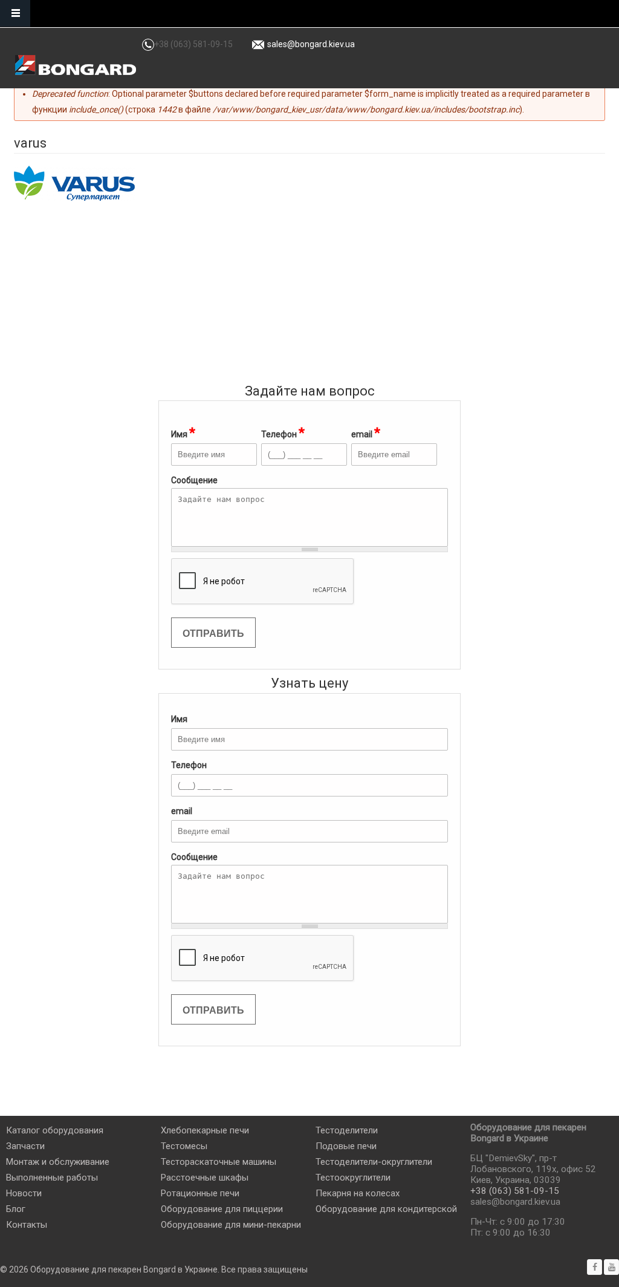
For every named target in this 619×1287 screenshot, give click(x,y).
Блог (15, 1209)
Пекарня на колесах (358, 1193)
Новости (24, 1193)
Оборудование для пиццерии (222, 1209)
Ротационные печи (200, 1193)
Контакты (26, 1224)
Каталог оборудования (54, 1130)
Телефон (283, 432)
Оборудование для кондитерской (386, 1209)
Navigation (15, 13)
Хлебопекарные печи (205, 1130)
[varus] (74, 183)
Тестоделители (347, 1130)
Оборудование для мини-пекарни (231, 1224)
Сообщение (194, 857)
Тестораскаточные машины (218, 1161)
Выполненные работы (52, 1177)
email (365, 432)
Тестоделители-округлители (374, 1161)
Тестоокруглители (353, 1177)
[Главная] (75, 65)
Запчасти (25, 1146)
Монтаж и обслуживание (57, 1161)
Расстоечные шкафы (204, 1177)
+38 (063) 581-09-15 (193, 44)
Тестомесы (184, 1146)
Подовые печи (346, 1146)
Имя (183, 432)
